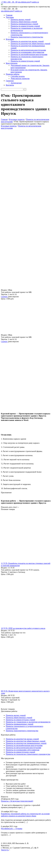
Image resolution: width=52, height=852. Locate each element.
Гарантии (10, 81)
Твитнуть (5, 850)
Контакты (10, 85)
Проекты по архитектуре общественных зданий (30, 43)
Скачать (4, 297)
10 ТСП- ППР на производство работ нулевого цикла (23, 628)
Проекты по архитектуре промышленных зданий (26, 743)
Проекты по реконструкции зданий (25, 26)
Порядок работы (12, 74)
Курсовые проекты (9, 126)
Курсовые (10, 39)
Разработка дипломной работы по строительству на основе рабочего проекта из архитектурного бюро (25, 815)
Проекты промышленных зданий (24, 24)
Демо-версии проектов (20, 78)
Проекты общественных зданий (24, 22)
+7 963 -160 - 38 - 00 (9, 2)
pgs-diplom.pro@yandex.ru (28, 2)
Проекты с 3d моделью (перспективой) (17, 801)
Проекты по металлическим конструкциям (28, 50)
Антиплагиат (16, 83)
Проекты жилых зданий (20, 19)
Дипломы (10, 17)
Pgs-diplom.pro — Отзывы (11, 828)
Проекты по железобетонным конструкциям (29, 54)
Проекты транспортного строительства (27, 37)
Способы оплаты (18, 76)
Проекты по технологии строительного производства (28, 754)
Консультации (11, 63)
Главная (9, 15)
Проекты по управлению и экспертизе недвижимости (28, 722)
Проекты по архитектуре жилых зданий (27, 41)
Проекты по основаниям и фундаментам (27, 52)
